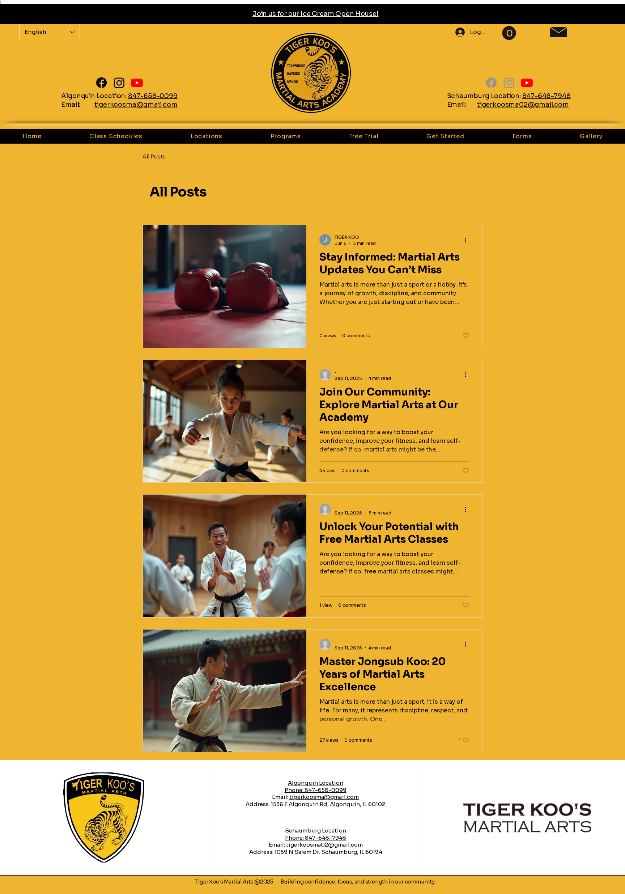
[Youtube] (137, 83)
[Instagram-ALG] (119, 83)
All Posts (154, 156)
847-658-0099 (153, 96)
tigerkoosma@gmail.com (136, 105)
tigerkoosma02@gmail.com (523, 105)
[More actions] (468, 240)
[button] (509, 33)
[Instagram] (509, 83)
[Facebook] (101, 83)
